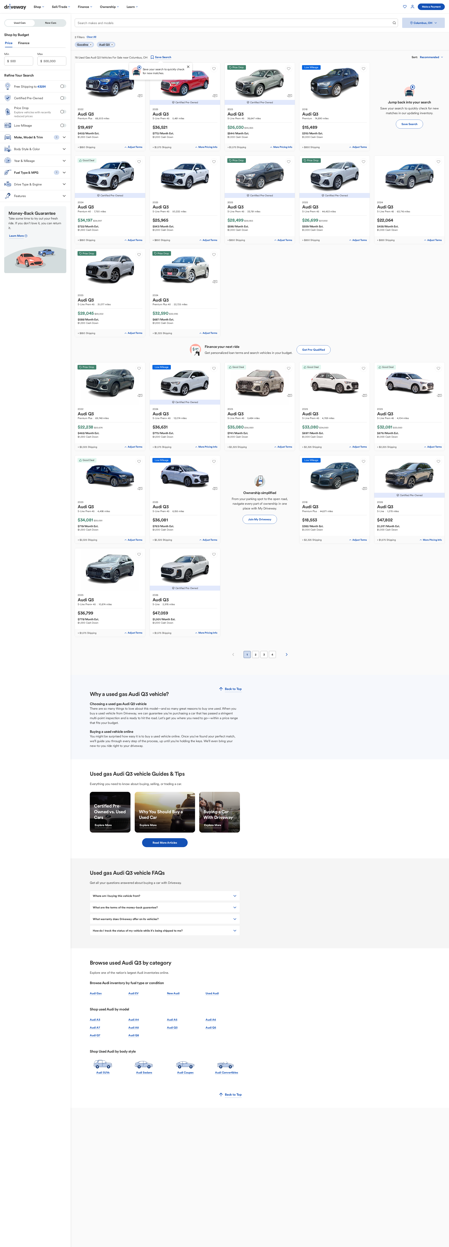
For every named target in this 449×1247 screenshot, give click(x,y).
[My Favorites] (405, 7)
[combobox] (234, 23)
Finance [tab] (23, 43)
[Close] (188, 66)
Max (40, 54)
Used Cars (20, 22)
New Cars (50, 22)
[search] (394, 22)
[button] (35, 137)
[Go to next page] (286, 654)
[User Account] (412, 7)
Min (6, 54)
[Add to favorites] (213, 68)
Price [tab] (8, 43)
